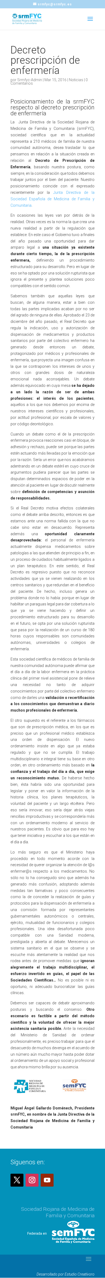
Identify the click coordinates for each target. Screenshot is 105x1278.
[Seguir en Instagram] (32, 1180)
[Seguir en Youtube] (47, 1180)
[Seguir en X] (16, 1180)
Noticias (76, 80)
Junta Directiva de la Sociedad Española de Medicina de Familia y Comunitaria (52, 199)
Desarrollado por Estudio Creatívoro (65, 1274)
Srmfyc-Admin (29, 80)
